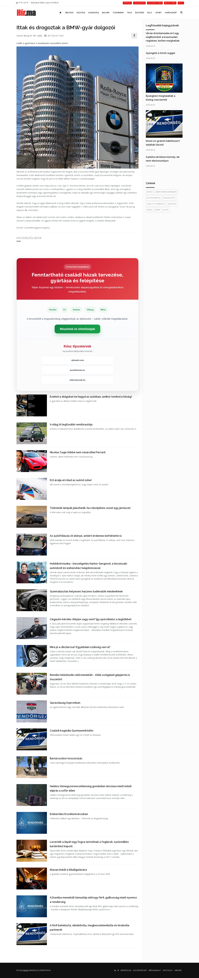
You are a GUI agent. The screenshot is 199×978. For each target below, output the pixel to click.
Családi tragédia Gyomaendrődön (71, 730)
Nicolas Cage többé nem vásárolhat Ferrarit (77, 452)
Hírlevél (178, 970)
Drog (149, 210)
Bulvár (105, 12)
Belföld (69, 12)
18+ (34, 35)
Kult (149, 12)
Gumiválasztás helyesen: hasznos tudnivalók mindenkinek (86, 591)
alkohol (172, 204)
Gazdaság (93, 12)
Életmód (139, 12)
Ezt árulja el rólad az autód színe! (71, 480)
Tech (129, 12)
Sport (158, 12)
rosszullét (169, 198)
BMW (158, 210)
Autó (40, 35)
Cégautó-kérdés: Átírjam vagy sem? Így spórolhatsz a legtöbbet (90, 619)
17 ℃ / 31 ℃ (23, 2)
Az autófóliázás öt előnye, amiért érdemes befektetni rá (86, 535)
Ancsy (26, 35)
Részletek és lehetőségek (77, 329)
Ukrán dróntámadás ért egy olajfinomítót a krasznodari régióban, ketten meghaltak (162, 37)
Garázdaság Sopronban (65, 702)
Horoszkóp (171, 12)
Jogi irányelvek (140, 970)
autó (165, 210)
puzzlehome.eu (77, 370)
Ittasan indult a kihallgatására (68, 869)
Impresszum (126, 970)
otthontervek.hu (77, 380)
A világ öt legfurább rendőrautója (71, 424)
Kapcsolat (168, 970)
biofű (150, 192)
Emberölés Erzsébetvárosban (69, 814)
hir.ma (26, 970)
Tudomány (118, 12)
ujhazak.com (77, 360)
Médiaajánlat (155, 970)
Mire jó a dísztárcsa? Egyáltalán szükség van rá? (80, 647)
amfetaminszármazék (166, 192)
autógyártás (153, 198)
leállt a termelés (156, 204)
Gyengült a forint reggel (160, 53)
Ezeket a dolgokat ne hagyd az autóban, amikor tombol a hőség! (91, 396)
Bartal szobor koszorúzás (66, 758)
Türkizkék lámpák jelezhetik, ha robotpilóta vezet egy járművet (90, 507)
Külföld (81, 12)
